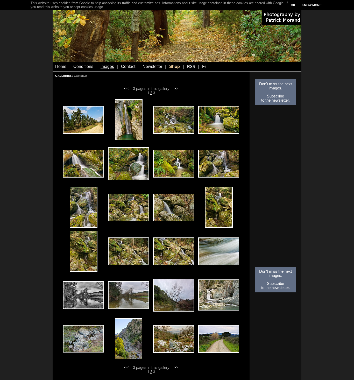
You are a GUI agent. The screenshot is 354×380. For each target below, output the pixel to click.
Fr (204, 66)
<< (126, 89)
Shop (174, 66)
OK (293, 5)
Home (60, 66)
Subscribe (275, 96)
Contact (128, 66)
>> (176, 89)
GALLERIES (63, 75)
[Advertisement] (275, 187)
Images (107, 66)
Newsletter (152, 66)
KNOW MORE (312, 5)
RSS (191, 67)
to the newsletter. (275, 100)
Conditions (83, 66)
